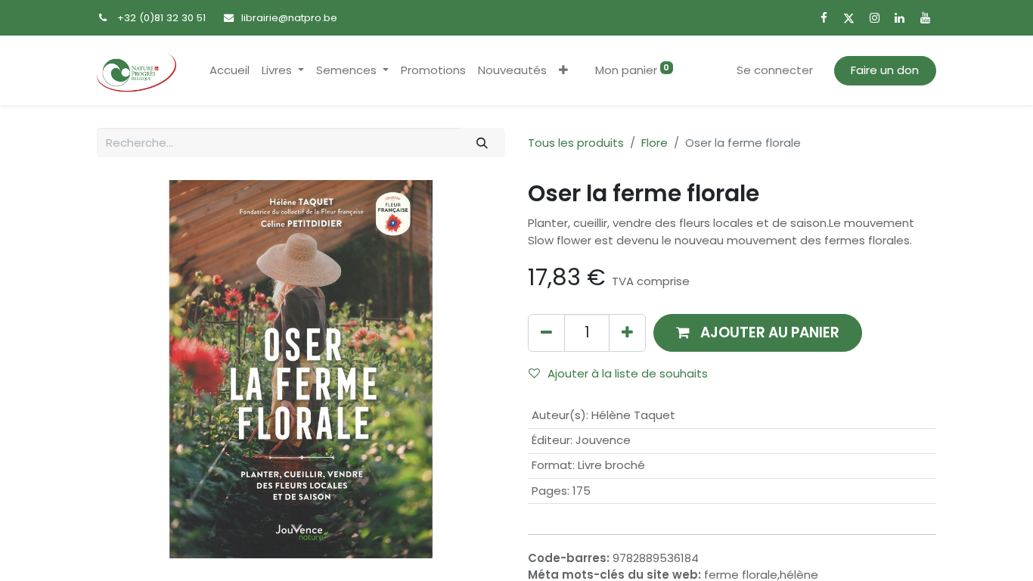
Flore (654, 143)
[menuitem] (229, 71)
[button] (563, 71)
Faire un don (885, 70)
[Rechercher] (482, 142)
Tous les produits (576, 143)
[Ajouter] (627, 332)
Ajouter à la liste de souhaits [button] (628, 373)
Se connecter (775, 70)
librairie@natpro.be (289, 18)
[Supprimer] (546, 332)
